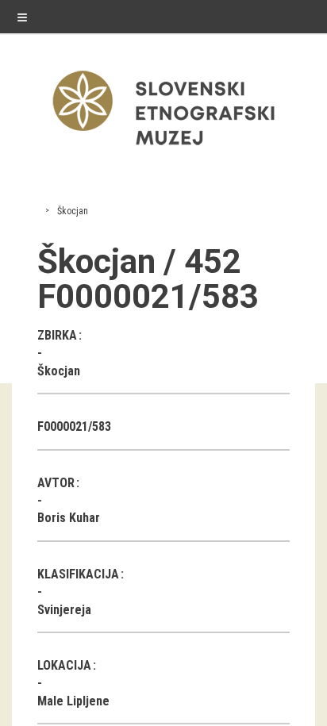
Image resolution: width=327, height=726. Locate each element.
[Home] (163, 148)
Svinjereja (64, 609)
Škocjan (72, 211)
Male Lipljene (73, 701)
